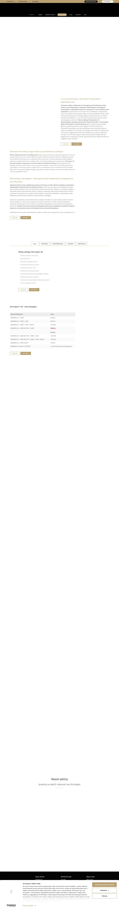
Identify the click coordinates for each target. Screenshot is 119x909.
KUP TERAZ (77, 144)
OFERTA (31, 14)
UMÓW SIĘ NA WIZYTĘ (91, 1)
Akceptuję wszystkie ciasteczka (104, 884)
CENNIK (40, 14)
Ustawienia (103, 890)
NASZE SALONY (39, 877)
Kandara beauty (22, 1)
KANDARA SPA (38, 879)
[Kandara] (59, 8)
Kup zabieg (35, 1)
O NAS (70, 14)
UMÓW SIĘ (65, 144)
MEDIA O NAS (89, 879)
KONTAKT (78, 14)
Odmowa (104, 896)
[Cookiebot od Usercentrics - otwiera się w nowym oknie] (11, 905)
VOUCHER (63, 879)
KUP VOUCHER (106, 1)
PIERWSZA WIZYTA (50, 14)
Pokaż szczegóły (28, 905)
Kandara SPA (10, 1)
